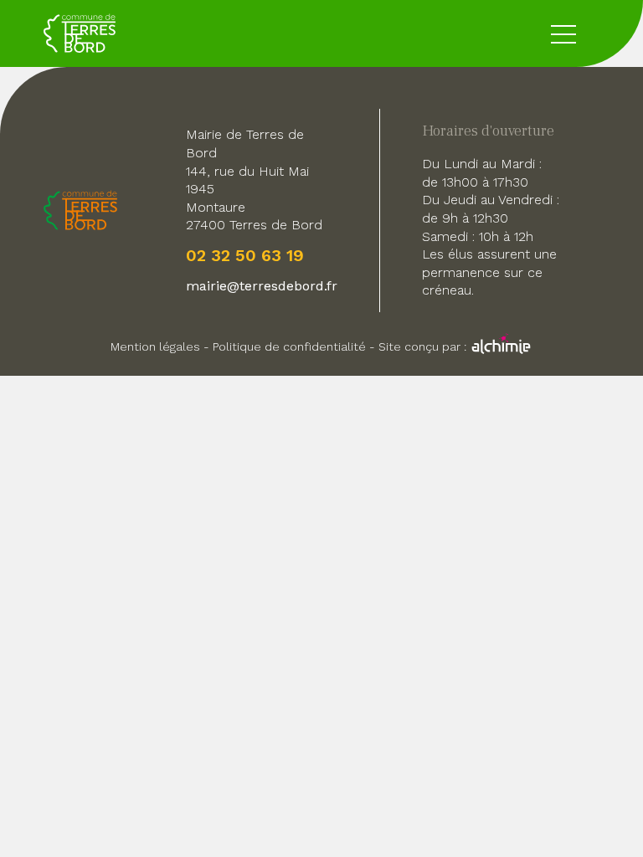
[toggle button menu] (563, 33)
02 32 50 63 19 (245, 255)
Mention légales (155, 346)
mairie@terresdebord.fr (261, 286)
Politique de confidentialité (289, 346)
